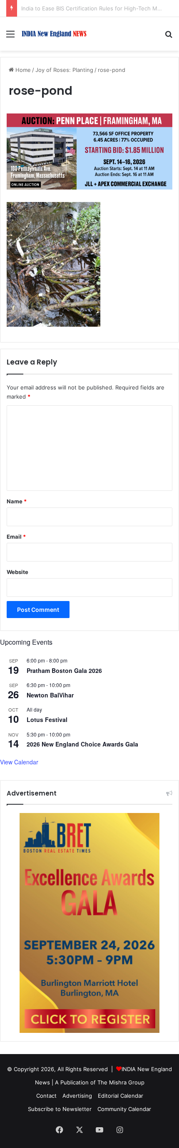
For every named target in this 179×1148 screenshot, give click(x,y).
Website (17, 572)
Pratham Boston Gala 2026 (64, 670)
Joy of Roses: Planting (64, 70)
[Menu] (10, 36)
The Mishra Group (120, 1082)
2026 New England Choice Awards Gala (82, 744)
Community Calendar (124, 1109)
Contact (46, 1095)
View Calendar (19, 762)
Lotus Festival (47, 719)
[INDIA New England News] (54, 34)
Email (16, 536)
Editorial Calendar (120, 1095)
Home (22, 70)
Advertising (77, 1095)
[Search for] (168, 36)
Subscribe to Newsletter (60, 1109)
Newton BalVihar (50, 695)
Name (17, 501)
